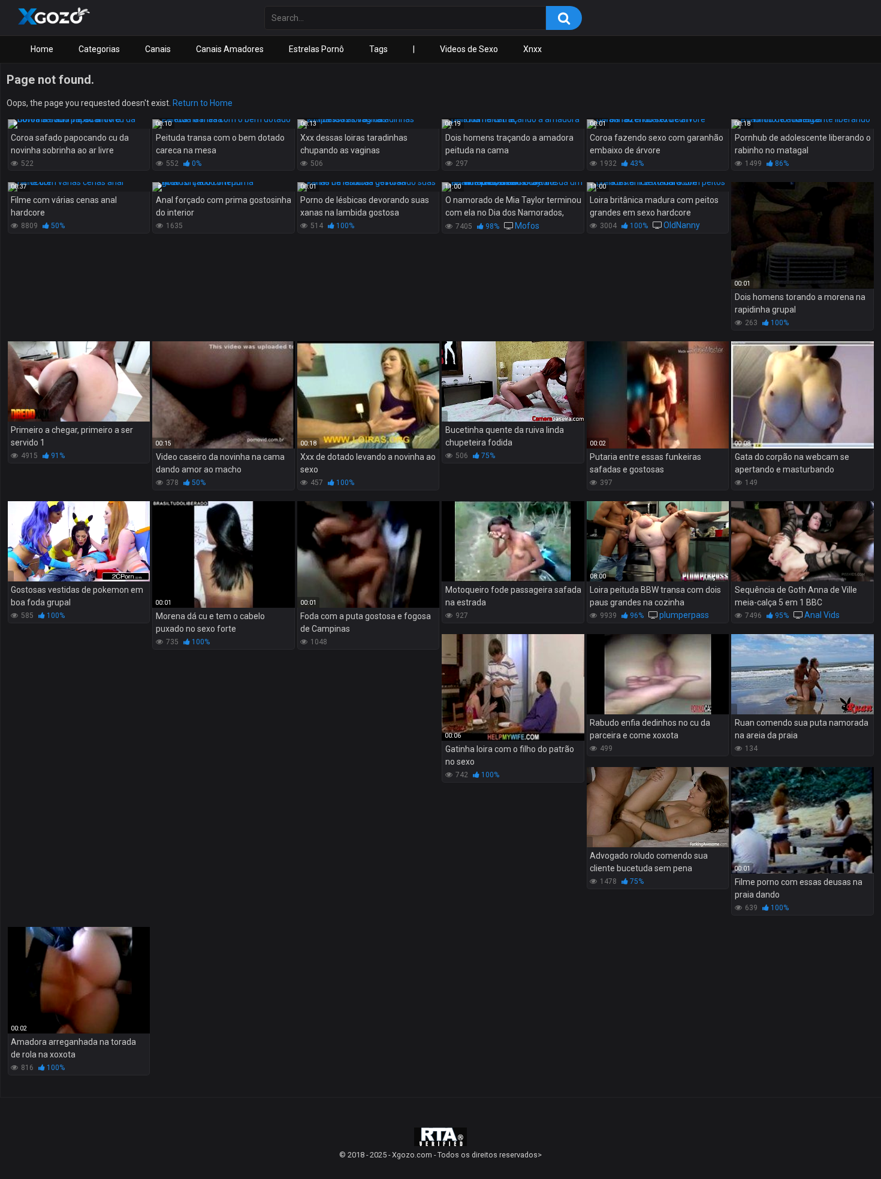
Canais (158, 49)
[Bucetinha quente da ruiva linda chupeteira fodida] (513, 381)
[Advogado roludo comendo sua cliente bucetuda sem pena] (658, 807)
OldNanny (681, 225)
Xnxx (532, 49)
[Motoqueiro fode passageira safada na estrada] (513, 541)
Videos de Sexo (469, 49)
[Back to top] (841, 1142)
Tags (378, 49)
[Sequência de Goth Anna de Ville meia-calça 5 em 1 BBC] (802, 541)
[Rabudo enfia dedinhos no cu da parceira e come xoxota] (658, 674)
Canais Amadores (230, 49)
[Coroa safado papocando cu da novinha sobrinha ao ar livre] (79, 124)
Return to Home (203, 103)
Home (42, 49)
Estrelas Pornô (316, 49)
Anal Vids (822, 615)
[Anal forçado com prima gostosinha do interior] (223, 187)
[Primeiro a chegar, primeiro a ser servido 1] (79, 381)
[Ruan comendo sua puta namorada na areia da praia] (802, 674)
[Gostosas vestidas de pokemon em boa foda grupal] (79, 541)
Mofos (527, 226)
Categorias (99, 49)
